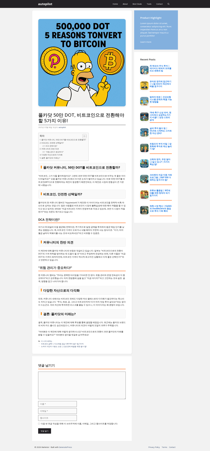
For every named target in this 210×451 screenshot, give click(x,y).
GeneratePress (65, 447)
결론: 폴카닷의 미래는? (50, 158)
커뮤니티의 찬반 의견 (50, 149)
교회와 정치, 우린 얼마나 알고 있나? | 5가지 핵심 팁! (160, 162)
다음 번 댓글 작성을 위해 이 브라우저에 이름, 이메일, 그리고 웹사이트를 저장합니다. (79, 423)
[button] (168, 4)
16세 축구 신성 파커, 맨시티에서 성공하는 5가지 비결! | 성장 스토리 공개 (160, 116)
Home (115, 4)
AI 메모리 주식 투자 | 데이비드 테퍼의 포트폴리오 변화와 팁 (160, 68)
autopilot (45, 4)
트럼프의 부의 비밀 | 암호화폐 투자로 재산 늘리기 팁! (161, 146)
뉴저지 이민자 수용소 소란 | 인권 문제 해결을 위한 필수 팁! (64, 346)
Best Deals (137, 4)
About (125, 4)
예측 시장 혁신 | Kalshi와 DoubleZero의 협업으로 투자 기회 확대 (161, 208)
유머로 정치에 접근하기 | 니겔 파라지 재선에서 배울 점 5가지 (160, 84)
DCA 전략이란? (51, 146)
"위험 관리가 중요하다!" (55, 152)
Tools (149, 4)
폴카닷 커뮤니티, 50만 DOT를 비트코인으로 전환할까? (63, 139)
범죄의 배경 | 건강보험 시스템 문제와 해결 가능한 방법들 (161, 99)
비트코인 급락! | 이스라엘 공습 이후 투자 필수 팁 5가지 (62, 344)
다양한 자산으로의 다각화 (51, 154)
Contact (159, 4)
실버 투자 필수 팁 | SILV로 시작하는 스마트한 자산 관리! (161, 131)
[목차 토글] (83, 136)
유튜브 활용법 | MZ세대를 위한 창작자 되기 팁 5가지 (160, 193)
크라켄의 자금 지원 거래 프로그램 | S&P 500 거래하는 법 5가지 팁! (161, 177)
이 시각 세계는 (46, 341)
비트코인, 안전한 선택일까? (52, 143)
